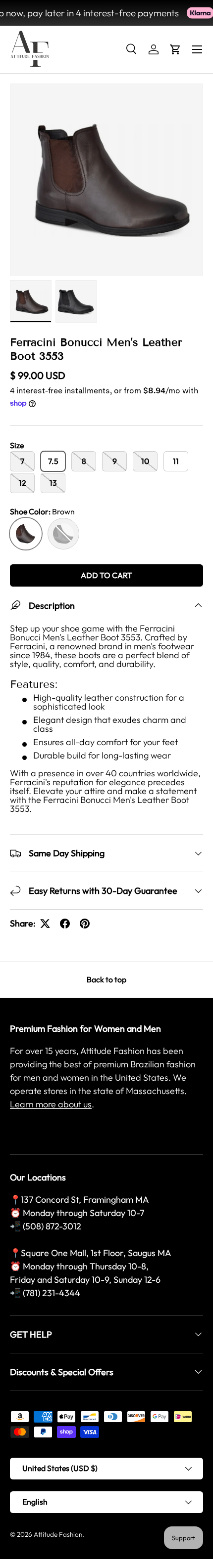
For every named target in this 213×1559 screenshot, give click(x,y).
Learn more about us (51, 1104)
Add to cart (106, 575)
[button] (175, 49)
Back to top (106, 979)
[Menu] (197, 49)
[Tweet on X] (45, 923)
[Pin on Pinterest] (85, 923)
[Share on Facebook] (65, 923)
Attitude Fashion (58, 1534)
